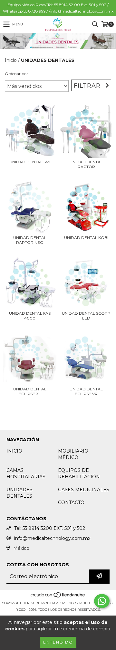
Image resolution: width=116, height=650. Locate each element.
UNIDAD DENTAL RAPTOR (86, 164)
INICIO (14, 451)
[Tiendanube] (58, 597)
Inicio (11, 60)
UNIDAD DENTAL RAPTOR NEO (29, 240)
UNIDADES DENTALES (19, 493)
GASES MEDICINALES (83, 489)
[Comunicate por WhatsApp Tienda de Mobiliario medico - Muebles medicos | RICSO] (102, 601)
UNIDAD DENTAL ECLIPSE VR (86, 391)
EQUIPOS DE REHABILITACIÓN (79, 473)
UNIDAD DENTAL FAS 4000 (30, 315)
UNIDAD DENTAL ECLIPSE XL (29, 391)
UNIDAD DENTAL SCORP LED (86, 315)
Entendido (58, 642)
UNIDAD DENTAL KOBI (86, 237)
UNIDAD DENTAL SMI (29, 161)
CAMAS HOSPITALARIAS (25, 473)
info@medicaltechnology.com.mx (52, 538)
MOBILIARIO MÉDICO (73, 454)
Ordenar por (16, 73)
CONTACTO (71, 502)
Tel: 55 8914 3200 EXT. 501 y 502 (49, 528)
